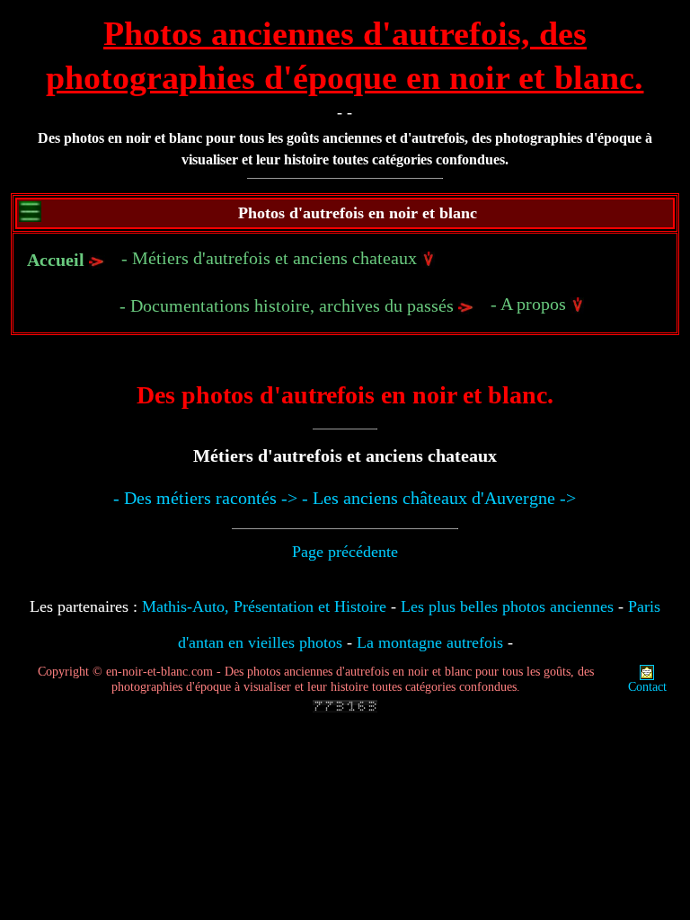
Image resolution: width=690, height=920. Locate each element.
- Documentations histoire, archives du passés (288, 305)
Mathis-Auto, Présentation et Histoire (264, 606)
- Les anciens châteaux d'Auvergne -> (439, 498)
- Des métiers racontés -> (205, 498)
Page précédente (345, 552)
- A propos (531, 304)
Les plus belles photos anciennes (507, 606)
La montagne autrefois (430, 642)
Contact (647, 687)
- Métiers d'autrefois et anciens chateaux (271, 258)
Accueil (55, 260)
